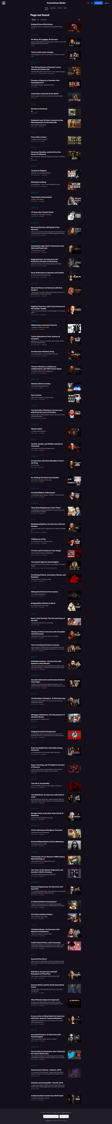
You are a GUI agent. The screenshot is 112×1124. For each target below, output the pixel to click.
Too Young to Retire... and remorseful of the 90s (44, 354)
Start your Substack (51, 1116)
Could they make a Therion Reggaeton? (42, 371)
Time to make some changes (42, 52)
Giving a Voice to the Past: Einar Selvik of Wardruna (47, 814)
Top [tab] (38, 19)
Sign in (107, 3)
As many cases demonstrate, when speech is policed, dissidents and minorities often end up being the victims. (47, 1003)
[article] (56, 28)
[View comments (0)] (43, 31)
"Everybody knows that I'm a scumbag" (42, 623)
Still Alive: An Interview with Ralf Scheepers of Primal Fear (44, 973)
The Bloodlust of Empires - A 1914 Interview (48, 698)
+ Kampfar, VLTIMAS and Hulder (40, 327)
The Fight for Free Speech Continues (41, 214)
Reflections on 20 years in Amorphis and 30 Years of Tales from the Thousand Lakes (47, 341)
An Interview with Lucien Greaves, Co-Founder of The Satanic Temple (48, 565)
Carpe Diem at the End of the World (44, 94)
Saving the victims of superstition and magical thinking (46, 26)
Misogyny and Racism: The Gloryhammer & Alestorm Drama (48, 716)
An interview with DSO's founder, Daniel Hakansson (45, 752)
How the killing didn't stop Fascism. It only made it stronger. (48, 71)
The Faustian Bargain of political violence (42, 85)
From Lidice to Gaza (38, 137)
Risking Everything (38, 182)
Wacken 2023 (36, 429)
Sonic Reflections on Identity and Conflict (47, 273)
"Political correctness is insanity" (40, 1098)
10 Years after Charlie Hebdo (42, 212)
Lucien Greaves (51, 73)
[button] (46, 8)
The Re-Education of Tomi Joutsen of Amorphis (45, 338)
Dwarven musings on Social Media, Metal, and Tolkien (46, 264)
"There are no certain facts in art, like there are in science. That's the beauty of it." (47, 1021)
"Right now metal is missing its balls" (41, 934)
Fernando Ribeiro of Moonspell (43, 493)
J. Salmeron (41, 73)
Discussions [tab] (44, 19)
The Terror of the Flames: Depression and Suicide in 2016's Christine (47, 871)
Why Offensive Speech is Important (45, 1000)
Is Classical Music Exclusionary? (44, 902)
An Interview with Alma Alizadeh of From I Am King (47, 462)
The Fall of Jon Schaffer (40, 783)
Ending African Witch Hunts (42, 24)
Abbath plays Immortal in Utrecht (44, 325)
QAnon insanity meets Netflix (39, 916)
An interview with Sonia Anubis (40, 605)
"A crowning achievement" (38, 594)
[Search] (88, 3)
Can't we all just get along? (38, 124)
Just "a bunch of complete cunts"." (40, 719)
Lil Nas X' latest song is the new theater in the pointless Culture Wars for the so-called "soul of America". (46, 770)
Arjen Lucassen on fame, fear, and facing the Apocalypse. (47, 96)
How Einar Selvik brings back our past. (42, 818)
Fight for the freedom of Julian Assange (42, 397)
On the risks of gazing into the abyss (41, 480)
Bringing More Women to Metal (43, 603)
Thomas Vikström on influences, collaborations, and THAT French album (46, 368)
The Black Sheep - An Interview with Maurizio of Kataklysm (45, 930)
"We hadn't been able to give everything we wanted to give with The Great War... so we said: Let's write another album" (48, 666)
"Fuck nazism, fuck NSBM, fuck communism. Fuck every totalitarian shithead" (47, 701)
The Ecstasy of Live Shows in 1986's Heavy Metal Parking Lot (48, 858)
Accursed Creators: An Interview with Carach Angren (46, 1036)
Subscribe (98, 3)
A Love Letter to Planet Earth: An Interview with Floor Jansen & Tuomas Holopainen (47, 1017)
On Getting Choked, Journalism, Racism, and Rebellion (48, 576)
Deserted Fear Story (39, 959)
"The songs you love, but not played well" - (43, 448)
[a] (74, 27)
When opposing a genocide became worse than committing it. (48, 157)
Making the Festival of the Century (44, 592)
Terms (59, 1112)
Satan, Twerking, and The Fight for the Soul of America (48, 766)
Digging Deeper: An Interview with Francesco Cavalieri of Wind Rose (44, 260)
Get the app (64, 1116)
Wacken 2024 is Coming (40, 384)
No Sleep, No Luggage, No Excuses (44, 39)
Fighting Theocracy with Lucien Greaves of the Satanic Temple (48, 308)
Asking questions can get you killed (41, 579)
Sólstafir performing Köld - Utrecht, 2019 (47, 1083)
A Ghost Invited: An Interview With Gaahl (47, 1096)
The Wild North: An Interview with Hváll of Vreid (47, 796)
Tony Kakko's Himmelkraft (41, 197)
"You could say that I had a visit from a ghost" (44, 1039)
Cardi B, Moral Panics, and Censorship (46, 943)
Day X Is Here (36, 395)
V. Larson (43, 235)
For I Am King (35, 465)
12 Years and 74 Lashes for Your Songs (46, 551)
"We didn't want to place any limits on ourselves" (45, 636)
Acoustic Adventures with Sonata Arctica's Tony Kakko (48, 681)
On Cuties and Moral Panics (41, 914)
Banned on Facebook (39, 109)
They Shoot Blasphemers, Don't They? (46, 508)
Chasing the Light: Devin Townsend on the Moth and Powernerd (47, 247)
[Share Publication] (91, 3)
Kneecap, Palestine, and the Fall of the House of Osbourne (46, 153)
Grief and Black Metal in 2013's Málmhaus (47, 842)
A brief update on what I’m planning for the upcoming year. (48, 54)
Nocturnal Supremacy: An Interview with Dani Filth (47, 888)
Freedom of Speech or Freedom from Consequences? (45, 81)
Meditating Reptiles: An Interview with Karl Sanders (48, 525)
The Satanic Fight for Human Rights (45, 562)
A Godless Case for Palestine (39, 139)
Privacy (54, 1112)
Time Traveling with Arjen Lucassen (45, 645)
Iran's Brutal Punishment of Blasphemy (42, 553)
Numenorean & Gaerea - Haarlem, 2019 (46, 1070)
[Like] (32, 177)
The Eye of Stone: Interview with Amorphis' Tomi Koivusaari (48, 633)
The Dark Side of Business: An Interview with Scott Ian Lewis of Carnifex (46, 411)
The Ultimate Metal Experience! (40, 386)
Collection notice (66, 1112)
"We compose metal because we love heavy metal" (45, 976)
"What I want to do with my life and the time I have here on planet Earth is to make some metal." (48, 293)
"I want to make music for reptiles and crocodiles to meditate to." (48, 529)
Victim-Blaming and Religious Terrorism (46, 830)
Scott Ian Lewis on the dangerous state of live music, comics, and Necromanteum (48, 415)
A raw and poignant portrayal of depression (43, 874)
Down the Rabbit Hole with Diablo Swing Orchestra (46, 749)
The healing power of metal (39, 844)
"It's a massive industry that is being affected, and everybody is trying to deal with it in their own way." (48, 892)
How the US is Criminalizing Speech (41, 173)
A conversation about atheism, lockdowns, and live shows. (47, 495)
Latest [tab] (33, 19)
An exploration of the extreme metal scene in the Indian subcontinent (47, 990)
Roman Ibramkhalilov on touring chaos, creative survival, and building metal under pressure (48, 42)
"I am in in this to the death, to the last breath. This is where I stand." (48, 311)
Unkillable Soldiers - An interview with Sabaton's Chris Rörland (46, 662)
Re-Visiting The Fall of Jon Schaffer (45, 478)
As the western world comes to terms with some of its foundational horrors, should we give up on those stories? (47, 734)
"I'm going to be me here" (38, 250)
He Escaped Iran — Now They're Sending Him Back (45, 184)
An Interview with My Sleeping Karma (41, 541)
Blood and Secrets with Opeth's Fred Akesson (45, 228)
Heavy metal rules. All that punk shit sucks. (43, 861)
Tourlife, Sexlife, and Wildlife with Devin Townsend (47, 445)
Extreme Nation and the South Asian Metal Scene (47, 986)
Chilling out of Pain (38, 539)
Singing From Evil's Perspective (43, 732)
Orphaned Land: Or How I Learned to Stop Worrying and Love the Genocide (47, 121)
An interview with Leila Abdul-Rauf (41, 275)
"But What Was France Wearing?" (40, 832)
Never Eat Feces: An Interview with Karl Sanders (46, 289)
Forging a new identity (37, 199)
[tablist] (39, 19)
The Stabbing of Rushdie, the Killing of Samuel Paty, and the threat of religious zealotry (48, 510)
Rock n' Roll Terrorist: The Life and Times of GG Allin (48, 619)
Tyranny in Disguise (39, 171)
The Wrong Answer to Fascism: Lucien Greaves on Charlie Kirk (46, 68)
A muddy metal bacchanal (38, 431)
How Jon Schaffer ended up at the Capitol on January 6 (46, 786)
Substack (47, 1120)
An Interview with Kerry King (42, 352)
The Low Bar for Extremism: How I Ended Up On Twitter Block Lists (48, 1053)
